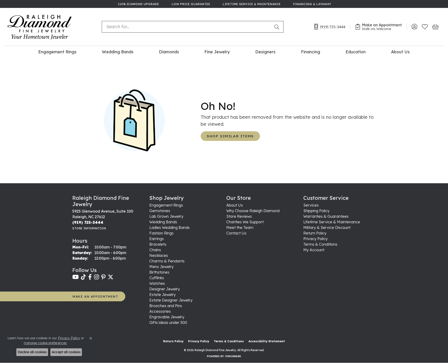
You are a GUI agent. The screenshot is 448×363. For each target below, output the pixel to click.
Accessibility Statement (266, 341)
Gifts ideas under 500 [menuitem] (168, 322)
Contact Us (236, 233)
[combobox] (187, 26)
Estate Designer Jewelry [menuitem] (170, 300)
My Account (313, 250)
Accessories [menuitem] (160, 311)
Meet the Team (239, 227)
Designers (265, 51)
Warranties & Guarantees (326, 216)
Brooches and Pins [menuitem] (165, 305)
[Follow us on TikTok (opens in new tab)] (83, 277)
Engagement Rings (57, 51)
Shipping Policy (316, 210)
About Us (400, 51)
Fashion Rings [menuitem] (161, 233)
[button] (414, 26)
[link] (138, 4)
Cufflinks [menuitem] (156, 277)
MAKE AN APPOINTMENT (95, 296)
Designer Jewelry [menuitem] (164, 289)
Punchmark (233, 356)
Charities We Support (245, 222)
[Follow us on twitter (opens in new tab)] (110, 277)
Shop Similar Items (230, 136)
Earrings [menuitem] (156, 238)
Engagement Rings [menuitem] (166, 205)
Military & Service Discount (326, 227)
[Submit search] (277, 26)
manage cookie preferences (45, 343)
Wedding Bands (117, 51)
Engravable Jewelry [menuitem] (166, 317)
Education (356, 51)
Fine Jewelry (217, 51)
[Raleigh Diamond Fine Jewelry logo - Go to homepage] (39, 27)
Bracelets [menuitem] (157, 244)
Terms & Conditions (320, 244)
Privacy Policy (315, 238)
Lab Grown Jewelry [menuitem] (166, 216)
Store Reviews (239, 216)
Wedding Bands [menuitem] (163, 222)
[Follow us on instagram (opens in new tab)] (96, 277)
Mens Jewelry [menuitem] (161, 266)
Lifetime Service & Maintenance (331, 222)
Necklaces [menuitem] (158, 255)
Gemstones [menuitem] (159, 210)
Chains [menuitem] (155, 250)
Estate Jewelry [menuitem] (162, 294)
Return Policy (314, 233)
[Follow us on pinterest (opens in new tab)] (103, 277)
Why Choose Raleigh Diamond (253, 210)
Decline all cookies (32, 352)
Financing (310, 51)
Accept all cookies (66, 352)
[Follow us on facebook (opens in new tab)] (90, 277)
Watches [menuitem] (157, 283)
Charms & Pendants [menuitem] (167, 261)
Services (311, 205)
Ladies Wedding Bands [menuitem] (169, 227)
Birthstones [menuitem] (159, 272)
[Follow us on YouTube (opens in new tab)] (75, 277)
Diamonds (169, 51)
